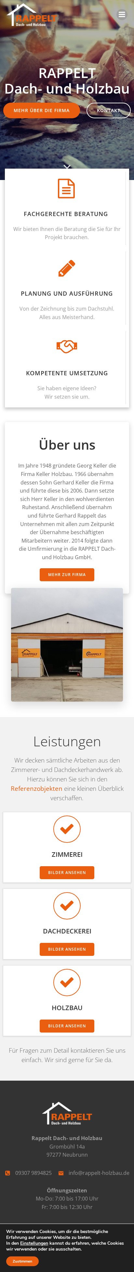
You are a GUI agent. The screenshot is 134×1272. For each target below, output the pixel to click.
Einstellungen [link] (34, 1243)
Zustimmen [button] (22, 1261)
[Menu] (121, 14)
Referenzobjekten (37, 788)
